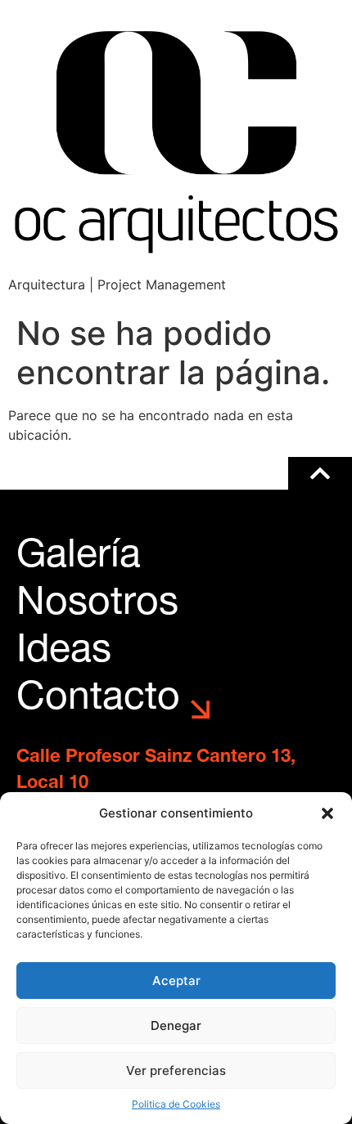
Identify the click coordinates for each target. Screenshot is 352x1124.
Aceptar (176, 980)
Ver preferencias (176, 1070)
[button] (327, 813)
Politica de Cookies (176, 1104)
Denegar (176, 1025)
